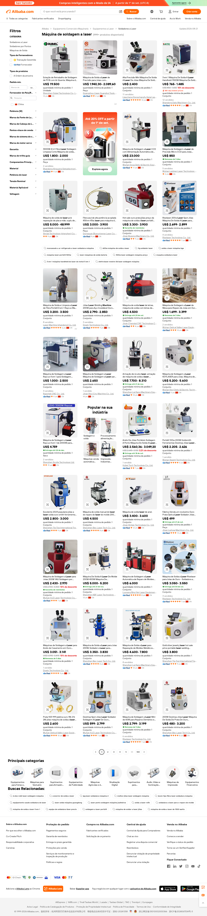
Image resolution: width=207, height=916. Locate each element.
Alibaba (45, 28)
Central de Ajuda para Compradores (143, 830)
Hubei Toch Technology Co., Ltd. (138, 465)
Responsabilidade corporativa (20, 842)
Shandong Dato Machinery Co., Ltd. (178, 102)
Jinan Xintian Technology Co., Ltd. (138, 525)
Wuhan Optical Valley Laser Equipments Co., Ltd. (179, 327)
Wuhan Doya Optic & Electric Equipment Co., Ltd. (140, 165)
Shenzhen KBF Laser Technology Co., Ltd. (100, 595)
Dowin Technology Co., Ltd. (95, 325)
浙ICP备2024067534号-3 (181, 911)
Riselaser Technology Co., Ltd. (176, 237)
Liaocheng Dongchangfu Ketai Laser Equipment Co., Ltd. (140, 97)
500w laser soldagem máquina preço (132, 255)
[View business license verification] (130, 911)
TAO (127, 902)
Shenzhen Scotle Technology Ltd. (58, 462)
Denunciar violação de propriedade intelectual (143, 855)
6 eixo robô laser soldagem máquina (28, 796)
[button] (120, 11)
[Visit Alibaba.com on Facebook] (168, 866)
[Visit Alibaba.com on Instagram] (187, 866)
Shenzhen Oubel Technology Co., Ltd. (60, 93)
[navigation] (23, 390)
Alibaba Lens (22, 888)
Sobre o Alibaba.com (16, 824)
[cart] (161, 12)
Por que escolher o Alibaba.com (21, 830)
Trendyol (136, 902)
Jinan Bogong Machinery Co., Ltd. (138, 236)
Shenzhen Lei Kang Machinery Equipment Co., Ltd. (140, 392)
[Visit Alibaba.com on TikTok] (199, 866)
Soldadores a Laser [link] (127, 28)
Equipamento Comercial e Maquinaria (70, 28)
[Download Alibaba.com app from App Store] (168, 889)
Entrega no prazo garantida (58, 842)
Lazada (103, 902)
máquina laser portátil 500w (59, 255)
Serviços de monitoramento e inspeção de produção (60, 855)
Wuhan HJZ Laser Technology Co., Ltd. (60, 598)
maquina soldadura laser (166, 255)
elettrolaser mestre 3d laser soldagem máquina (118, 262)
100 (138, 752)
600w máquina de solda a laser (116, 248)
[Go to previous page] (95, 752)
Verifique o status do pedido (180, 842)
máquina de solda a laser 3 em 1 (26, 809)
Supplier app (82, 888)
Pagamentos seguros (56, 830)
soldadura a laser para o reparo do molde (176, 803)
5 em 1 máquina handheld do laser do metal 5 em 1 (68, 262)
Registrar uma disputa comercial (142, 842)
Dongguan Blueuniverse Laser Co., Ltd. (100, 233)
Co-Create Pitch (14, 836)
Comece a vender (175, 836)
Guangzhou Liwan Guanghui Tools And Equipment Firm (100, 93)
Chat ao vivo (132, 836)
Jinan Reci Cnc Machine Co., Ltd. (98, 393)
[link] (203, 887)
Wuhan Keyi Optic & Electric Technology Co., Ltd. (179, 389)
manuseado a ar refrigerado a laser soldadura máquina (70, 248)
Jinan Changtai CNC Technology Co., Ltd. (140, 323)
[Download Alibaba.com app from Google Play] (190, 889)
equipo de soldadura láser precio (63, 809)
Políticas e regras (54, 862)
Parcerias (171, 853)
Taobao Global (116, 902)
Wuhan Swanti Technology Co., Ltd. (178, 460)
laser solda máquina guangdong (68, 803)
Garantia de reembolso (57, 836)
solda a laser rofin (142, 803)
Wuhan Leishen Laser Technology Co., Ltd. (179, 171)
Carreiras (10, 848)
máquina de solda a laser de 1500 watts (168, 809)
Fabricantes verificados (97, 830)
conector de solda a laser (63, 796)
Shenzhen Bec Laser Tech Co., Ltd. (99, 527)
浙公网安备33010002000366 (153, 911)
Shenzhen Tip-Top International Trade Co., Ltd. (60, 527)
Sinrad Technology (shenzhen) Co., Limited (60, 233)
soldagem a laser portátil (96, 809)
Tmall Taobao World (89, 902)
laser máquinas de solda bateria (93, 255)
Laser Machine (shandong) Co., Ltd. (59, 325)
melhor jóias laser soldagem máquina (133, 796)
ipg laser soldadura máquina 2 (96, 796)
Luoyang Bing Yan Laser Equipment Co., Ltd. (140, 592)
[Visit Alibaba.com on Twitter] (181, 866)
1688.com (72, 902)
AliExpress (60, 902)
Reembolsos (133, 848)
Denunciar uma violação (138, 862)
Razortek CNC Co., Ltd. (53, 393)
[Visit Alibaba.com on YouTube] (193, 866)
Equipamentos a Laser (103, 28)
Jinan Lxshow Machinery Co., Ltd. (178, 530)
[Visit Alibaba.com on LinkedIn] (175, 866)
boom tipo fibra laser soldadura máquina (175, 796)
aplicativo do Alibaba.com (143, 888)
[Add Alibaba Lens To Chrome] (53, 889)
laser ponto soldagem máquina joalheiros (108, 803)
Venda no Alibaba (175, 830)
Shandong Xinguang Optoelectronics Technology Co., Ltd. (60, 169)
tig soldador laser (145, 248)
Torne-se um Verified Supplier (181, 848)
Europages (147, 902)
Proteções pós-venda (56, 848)
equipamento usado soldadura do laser (29, 803)
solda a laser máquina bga (173, 248)
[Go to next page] (144, 752)
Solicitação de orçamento (98, 836)
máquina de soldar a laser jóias (129, 809)
